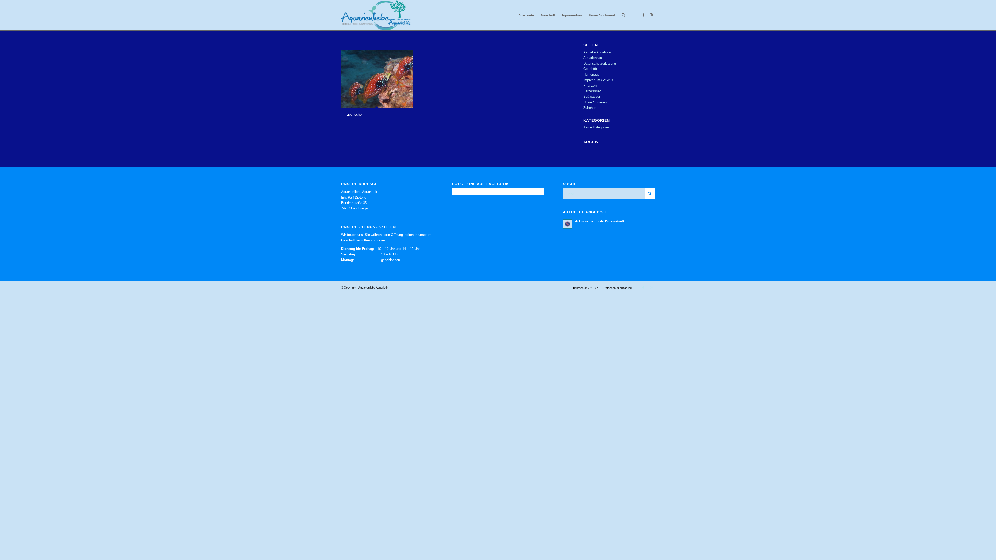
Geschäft (590, 69)
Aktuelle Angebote (597, 52)
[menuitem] (526, 15)
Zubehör (589, 108)
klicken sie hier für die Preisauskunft (599, 221)
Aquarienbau (592, 58)
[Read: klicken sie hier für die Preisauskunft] (567, 224)
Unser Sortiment (595, 102)
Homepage (591, 74)
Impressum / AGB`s (598, 80)
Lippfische (354, 114)
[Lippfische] (377, 79)
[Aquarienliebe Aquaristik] (376, 15)
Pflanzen (590, 85)
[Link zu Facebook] (643, 15)
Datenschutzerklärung (599, 63)
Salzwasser (592, 91)
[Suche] (623, 15)
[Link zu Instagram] (651, 15)
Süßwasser (591, 97)
